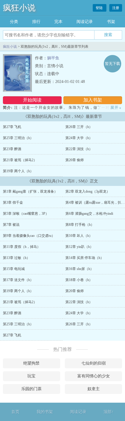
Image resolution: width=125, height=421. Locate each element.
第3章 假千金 (13, 202)
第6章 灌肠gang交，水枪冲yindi (89, 214)
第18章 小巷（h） (78, 280)
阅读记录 (84, 21)
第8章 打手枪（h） (79, 225)
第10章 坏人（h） (78, 236)
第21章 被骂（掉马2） (20, 160)
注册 (115, 8)
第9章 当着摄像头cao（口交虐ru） (29, 236)
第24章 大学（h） (78, 138)
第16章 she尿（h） (79, 269)
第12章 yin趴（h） (79, 247)
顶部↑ (108, 412)
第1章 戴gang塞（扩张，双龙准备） (30, 191)
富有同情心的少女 (93, 376)
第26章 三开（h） (78, 127)
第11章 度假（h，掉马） (21, 247)
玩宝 (31, 376)
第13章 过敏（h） (16, 258)
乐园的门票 (31, 389)
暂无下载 (112, 63)
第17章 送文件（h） (18, 280)
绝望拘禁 (31, 363)
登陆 (99, 8)
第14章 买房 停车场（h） (84, 258)
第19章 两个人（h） (18, 171)
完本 (58, 21)
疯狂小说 (19, 7)
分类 (14, 21)
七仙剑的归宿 (93, 363)
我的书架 (45, 412)
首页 (15, 412)
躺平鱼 (53, 58)
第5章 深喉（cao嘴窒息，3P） (26, 214)
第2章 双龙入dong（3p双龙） (87, 191)
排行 (36, 21)
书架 (111, 21)
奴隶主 (94, 389)
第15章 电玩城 (14, 269)
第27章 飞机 (12, 127)
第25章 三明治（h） (18, 138)
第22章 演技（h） (78, 149)
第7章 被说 (11, 225)
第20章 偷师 (74, 160)
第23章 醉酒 (12, 149)
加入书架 (92, 99)
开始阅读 (32, 99)
